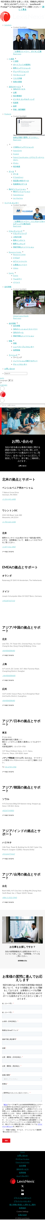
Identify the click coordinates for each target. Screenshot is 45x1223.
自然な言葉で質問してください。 (26, 137)
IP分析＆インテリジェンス (23, 147)
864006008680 (9, 676)
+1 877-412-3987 (9, 547)
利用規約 (22, 1208)
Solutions (7, 25)
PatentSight (17, 151)
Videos (15, 268)
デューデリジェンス (21, 71)
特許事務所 (17, 96)
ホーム (4, 405)
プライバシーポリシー (22, 1198)
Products (7, 114)
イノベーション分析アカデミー (25, 361)
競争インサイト (19, 240)
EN (4, 385)
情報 (10, 341)
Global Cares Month (21, 316)
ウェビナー (17, 279)
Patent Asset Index (22, 1162)
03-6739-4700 (10, 767)
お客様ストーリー (20, 265)
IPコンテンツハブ (15, 231)
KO (6, 385)
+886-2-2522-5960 (9, 897)
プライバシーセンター (22, 1201)
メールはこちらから (8, 551)
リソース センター (11, 203)
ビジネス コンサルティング (24, 99)
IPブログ (16, 258)
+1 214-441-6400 (9, 499)
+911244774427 (8, 854)
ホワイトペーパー (20, 261)
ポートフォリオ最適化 (22, 65)
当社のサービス (15, 87)
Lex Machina (18, 198)
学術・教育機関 (19, 109)
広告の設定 (22, 1215)
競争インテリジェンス (22, 68)
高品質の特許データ (21, 181)
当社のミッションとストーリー (25, 329)
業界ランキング (19, 244)
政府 (15, 106)
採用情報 (16, 350)
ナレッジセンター (20, 364)
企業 (15, 92)
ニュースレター (22, 1176)
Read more (17, 54)
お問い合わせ (9, 369)
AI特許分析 (17, 237)
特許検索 (16, 166)
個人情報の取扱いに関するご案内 (22, 1205)
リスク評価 (17, 78)
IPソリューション (22, 1159)
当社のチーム (18, 332)
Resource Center (15, 252)
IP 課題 (11, 59)
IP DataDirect (18, 177)
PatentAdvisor (18, 195)
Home (22, 1152)
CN (1, 385)
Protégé (16, 154)
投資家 (15, 103)
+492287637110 (8, 601)
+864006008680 (8, 651)
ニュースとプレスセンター (23, 347)
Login (2, 378)
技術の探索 (17, 82)
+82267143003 (8, 810)
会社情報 (7, 287)
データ (11, 171)
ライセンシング (19, 75)
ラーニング (13, 355)
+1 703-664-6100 (9, 522)
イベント (16, 282)
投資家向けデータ (20, 184)
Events (11, 273)
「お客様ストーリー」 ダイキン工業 (27, 51)
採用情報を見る (22, 960)
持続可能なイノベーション (23, 247)
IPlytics (15, 163)
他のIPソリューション (17, 189)
